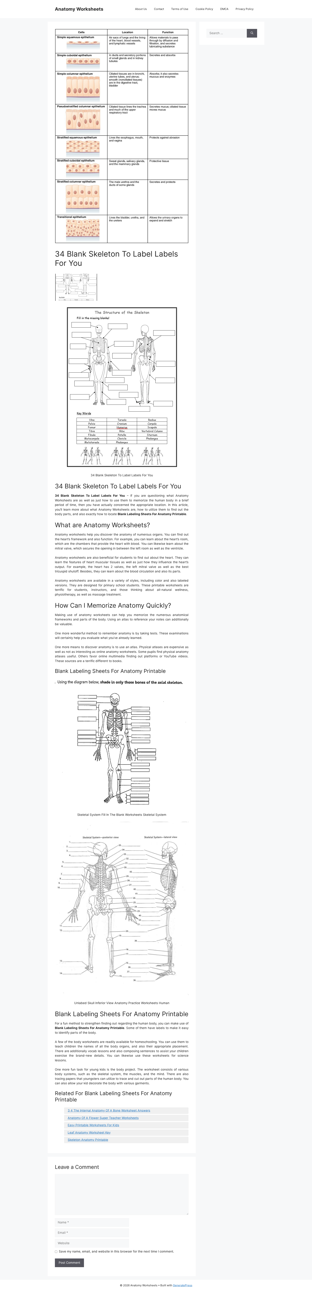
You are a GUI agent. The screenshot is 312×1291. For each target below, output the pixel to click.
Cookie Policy (204, 9)
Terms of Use (179, 9)
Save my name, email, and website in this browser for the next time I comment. (116, 1251)
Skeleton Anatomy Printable (88, 1140)
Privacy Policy (245, 9)
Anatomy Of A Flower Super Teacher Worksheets (103, 1118)
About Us (141, 9)
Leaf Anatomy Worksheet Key (89, 1132)
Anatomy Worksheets (79, 9)
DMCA (224, 9)
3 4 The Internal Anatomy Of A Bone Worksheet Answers (109, 1110)
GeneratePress (182, 1285)
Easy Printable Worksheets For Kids (93, 1125)
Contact (159, 9)
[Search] (252, 33)
